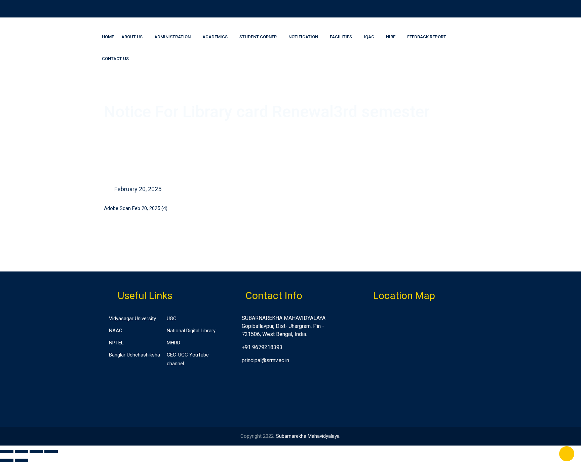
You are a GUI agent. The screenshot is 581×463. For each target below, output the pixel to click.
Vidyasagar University (132, 318)
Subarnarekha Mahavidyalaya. (308, 436)
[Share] (21, 451)
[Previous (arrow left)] (6, 460)
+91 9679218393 (262, 347)
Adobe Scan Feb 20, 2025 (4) (135, 208)
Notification (303, 36)
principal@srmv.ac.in (265, 360)
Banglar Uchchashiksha (134, 355)
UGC (172, 318)
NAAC (115, 331)
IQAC (369, 36)
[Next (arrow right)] (21, 460)
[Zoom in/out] (51, 451)
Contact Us (115, 58)
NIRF (390, 36)
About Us (132, 36)
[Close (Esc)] (6, 451)
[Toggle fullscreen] (36, 451)
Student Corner (258, 36)
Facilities (341, 36)
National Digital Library (191, 331)
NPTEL (116, 343)
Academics (215, 36)
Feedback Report (426, 36)
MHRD (173, 343)
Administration (172, 36)
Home (108, 36)
